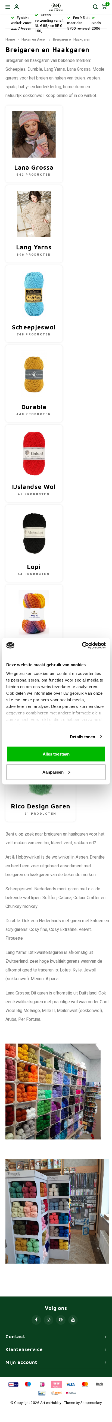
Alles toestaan (56, 754)
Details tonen (82, 736)
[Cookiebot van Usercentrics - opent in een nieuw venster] (82, 645)
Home (10, 39)
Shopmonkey (91, 1403)
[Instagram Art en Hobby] (48, 1320)
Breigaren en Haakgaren (71, 39)
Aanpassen (53, 772)
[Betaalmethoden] (13, 1384)
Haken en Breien (33, 39)
